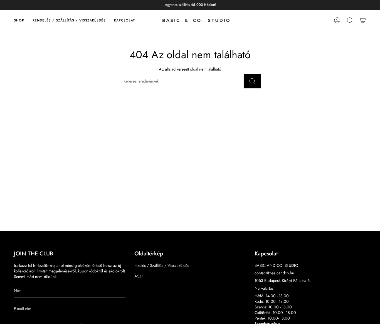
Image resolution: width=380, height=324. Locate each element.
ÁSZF (139, 276)
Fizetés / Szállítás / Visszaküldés (161, 265)
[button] (19, 20)
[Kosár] (362, 20)
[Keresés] (252, 81)
